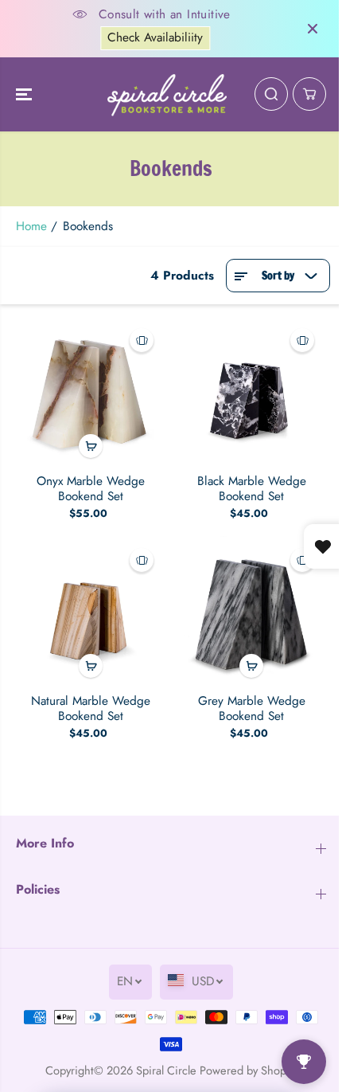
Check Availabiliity (155, 37)
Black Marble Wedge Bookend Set (251, 488)
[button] (25, 94)
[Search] (271, 94)
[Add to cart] (91, 446)
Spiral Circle (166, 1070)
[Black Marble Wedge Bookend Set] (251, 391)
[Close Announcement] (312, 28)
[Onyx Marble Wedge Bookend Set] (90, 391)
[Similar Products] (141, 340)
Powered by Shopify (248, 1070)
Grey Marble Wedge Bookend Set (251, 708)
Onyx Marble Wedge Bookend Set (91, 488)
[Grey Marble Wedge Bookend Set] (251, 611)
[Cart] (309, 94)
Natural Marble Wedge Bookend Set (90, 708)
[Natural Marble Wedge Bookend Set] (90, 611)
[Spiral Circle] (167, 95)
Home (31, 226)
